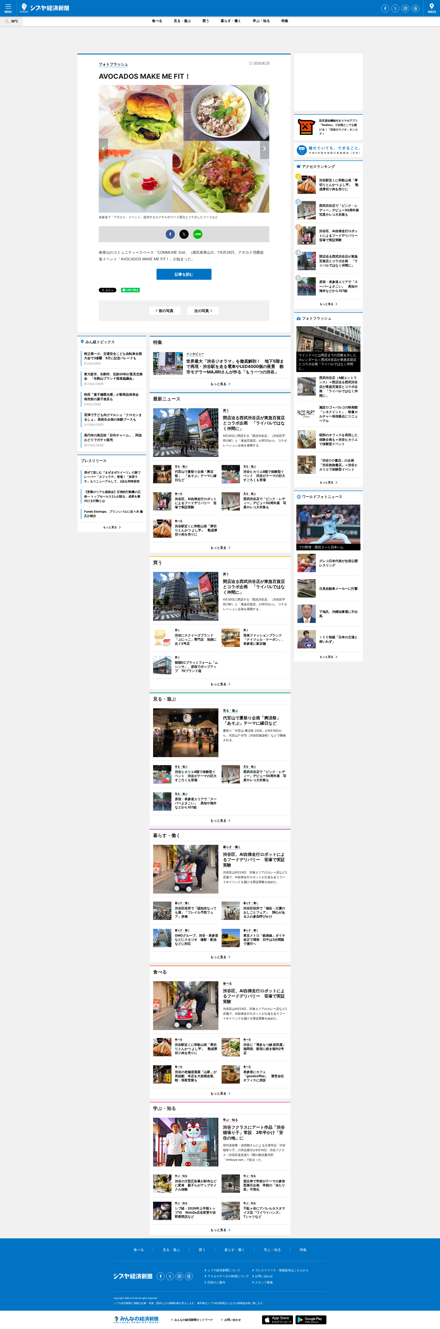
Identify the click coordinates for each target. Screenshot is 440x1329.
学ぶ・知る (261, 21)
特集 (284, 21)
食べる (157, 21)
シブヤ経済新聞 (44, 8)
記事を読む (184, 274)
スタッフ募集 (264, 1282)
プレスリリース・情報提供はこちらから (282, 1270)
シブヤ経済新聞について (223, 1270)
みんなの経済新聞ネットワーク (135, 1319)
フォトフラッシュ (113, 64)
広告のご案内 (216, 1282)
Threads (415, 8)
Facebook (385, 8)
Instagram (405, 8)
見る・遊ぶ (182, 21)
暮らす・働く (231, 21)
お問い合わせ (264, 1276)
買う (205, 21)
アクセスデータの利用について (228, 1276)
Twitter (395, 8)
